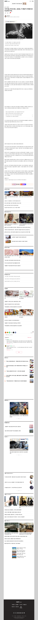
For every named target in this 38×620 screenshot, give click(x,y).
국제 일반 (13, 604)
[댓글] (10, 13)
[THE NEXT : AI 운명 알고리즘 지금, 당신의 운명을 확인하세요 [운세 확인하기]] (19, 184)
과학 (5, 7)
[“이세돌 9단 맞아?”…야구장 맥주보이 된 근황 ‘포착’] (31, 487)
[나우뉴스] (7, 1)
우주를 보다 (25, 604)
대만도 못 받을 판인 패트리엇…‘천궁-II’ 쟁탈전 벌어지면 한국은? (15, 111)
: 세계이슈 (7, 520)
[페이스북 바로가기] (14, 613)
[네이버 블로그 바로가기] (24, 613)
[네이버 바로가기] (22, 613)
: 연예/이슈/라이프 (8, 473)
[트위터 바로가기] (16, 613)
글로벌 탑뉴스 (7, 400)
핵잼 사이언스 (21, 607)
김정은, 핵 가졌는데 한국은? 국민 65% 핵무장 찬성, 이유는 (14, 113)
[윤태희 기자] (6, 16)
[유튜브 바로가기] (18, 613)
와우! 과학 (17, 606)
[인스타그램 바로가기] (20, 613)
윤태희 (8, 15)
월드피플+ (17, 604)
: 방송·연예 (7, 494)
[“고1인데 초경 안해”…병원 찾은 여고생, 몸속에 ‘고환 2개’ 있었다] (31, 477)
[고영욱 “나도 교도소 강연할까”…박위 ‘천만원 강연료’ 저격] (31, 482)
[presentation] (17, 418)
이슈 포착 (6, 436)
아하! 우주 (7, 7)
